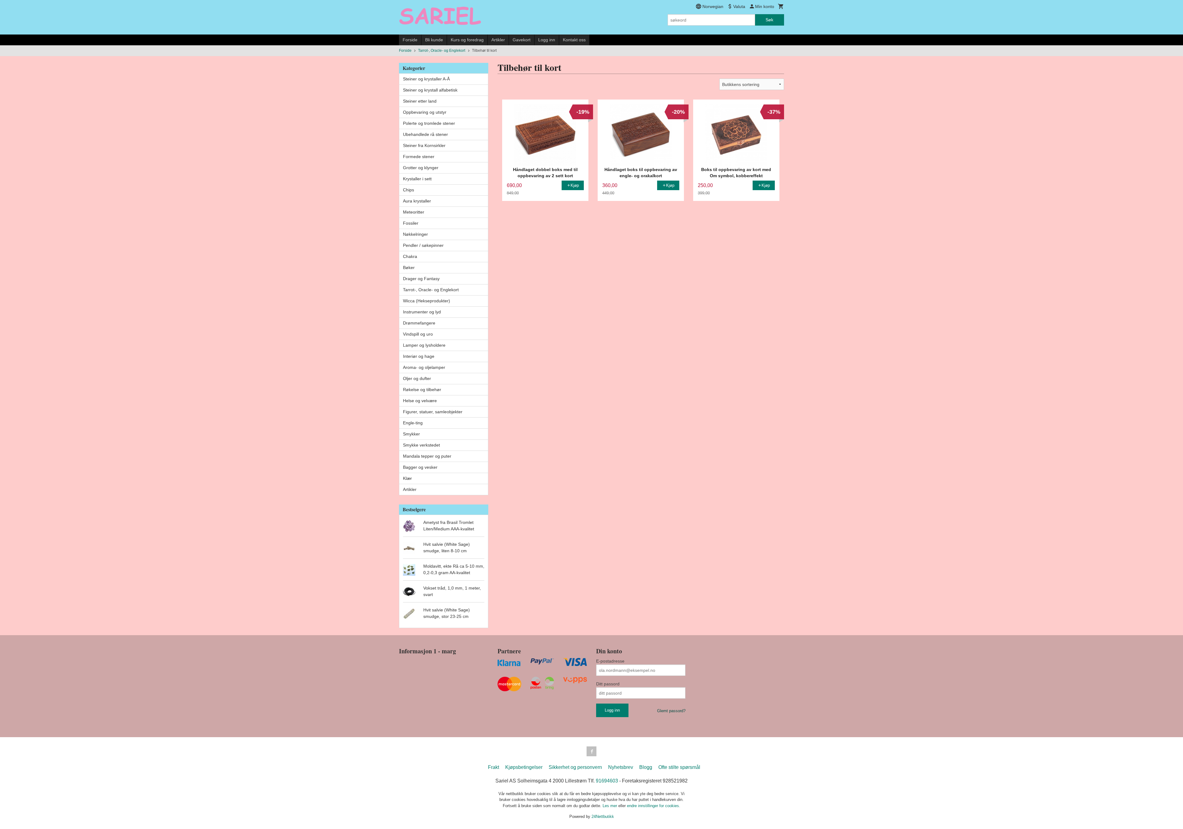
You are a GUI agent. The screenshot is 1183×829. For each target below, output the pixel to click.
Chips (408, 189)
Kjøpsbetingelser (524, 767)
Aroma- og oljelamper (424, 367)
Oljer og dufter (417, 378)
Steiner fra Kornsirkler (424, 145)
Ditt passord (608, 683)
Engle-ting (413, 422)
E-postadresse (610, 661)
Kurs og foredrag (467, 39)
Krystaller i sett (417, 178)
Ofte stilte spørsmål (679, 767)
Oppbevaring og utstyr (424, 112)
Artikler (498, 39)
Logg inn (546, 39)
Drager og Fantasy (421, 278)
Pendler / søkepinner (423, 245)
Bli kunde (434, 39)
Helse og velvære (420, 400)
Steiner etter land (420, 101)
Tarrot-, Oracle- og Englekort (431, 289)
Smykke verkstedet (421, 445)
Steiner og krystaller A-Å (426, 78)
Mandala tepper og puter (427, 456)
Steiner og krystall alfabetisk (430, 90)
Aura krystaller (417, 200)
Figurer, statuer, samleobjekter (432, 411)
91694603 (607, 780)
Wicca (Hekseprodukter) (426, 300)
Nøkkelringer (415, 234)
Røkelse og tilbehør (422, 389)
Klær (407, 478)
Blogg (645, 767)
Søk (769, 19)
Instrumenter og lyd (422, 311)
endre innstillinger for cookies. (653, 805)
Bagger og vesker (420, 467)
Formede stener (418, 156)
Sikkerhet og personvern (575, 767)
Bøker (409, 267)
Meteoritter (413, 212)
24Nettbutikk (603, 816)
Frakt (493, 767)
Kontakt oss (574, 39)
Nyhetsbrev (620, 767)
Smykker (411, 433)
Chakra (410, 256)
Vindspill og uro (418, 334)
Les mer (610, 805)
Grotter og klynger (420, 167)
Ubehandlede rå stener (425, 134)
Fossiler (410, 223)
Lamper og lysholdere (424, 345)
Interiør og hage (418, 356)
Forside (410, 39)
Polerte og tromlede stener (429, 123)
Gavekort (522, 39)
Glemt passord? (671, 711)
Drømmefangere (419, 323)
